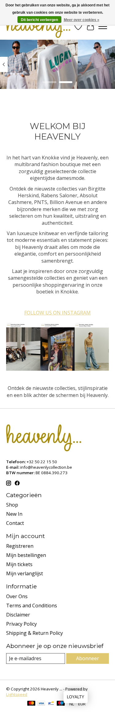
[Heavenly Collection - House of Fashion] (38, 26)
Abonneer (87, 658)
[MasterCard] (31, 704)
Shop (12, 504)
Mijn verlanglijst (24, 573)
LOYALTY (75, 697)
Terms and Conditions (31, 605)
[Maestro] (61, 704)
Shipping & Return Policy (34, 633)
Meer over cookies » (81, 20)
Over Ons (17, 596)
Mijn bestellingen (26, 555)
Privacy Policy (21, 623)
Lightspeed (16, 694)
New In (14, 514)
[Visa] (41, 704)
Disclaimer (18, 614)
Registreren (19, 546)
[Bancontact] (51, 704)
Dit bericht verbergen (39, 20)
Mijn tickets (19, 564)
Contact (15, 523)
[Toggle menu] (103, 26)
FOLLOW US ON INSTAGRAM (57, 312)
